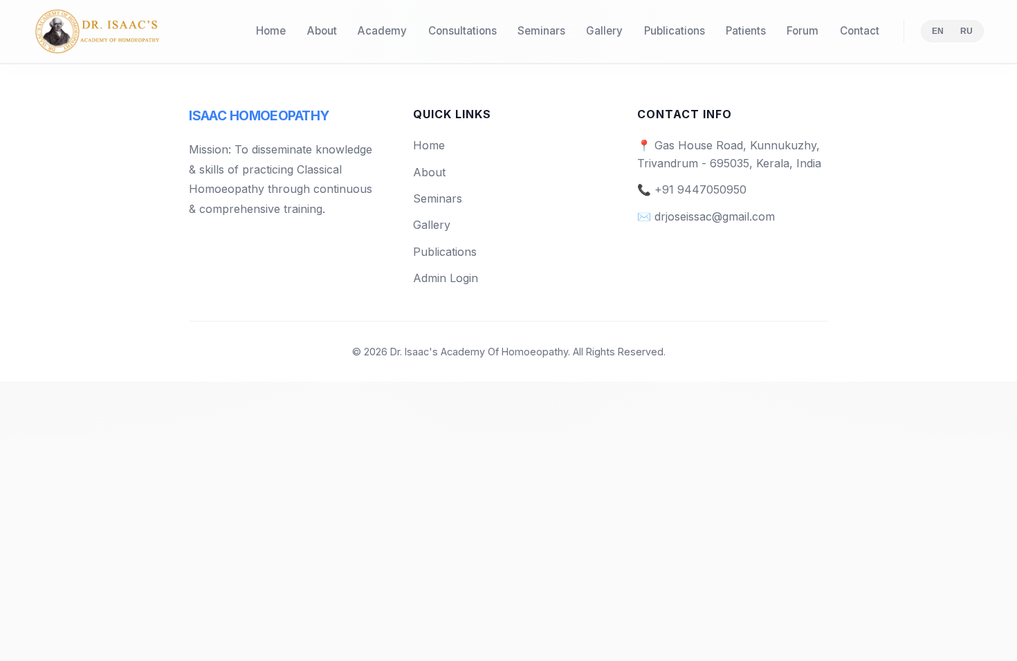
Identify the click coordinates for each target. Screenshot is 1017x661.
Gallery (604, 30)
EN (938, 31)
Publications (674, 30)
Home (271, 30)
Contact (859, 30)
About (322, 30)
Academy (382, 30)
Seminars (541, 30)
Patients (746, 30)
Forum (802, 30)
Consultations (462, 30)
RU (966, 31)
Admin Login (445, 278)
